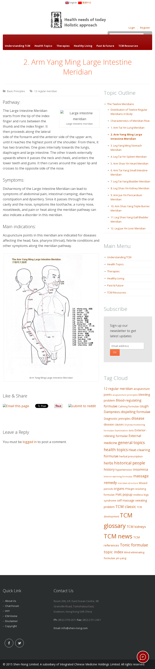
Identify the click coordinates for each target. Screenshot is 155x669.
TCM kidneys (136, 526)
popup (127, 494)
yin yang (121, 558)
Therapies (63, 46)
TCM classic (125, 506)
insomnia (140, 469)
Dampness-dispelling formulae (127, 412)
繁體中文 (86, 2)
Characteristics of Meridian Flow (130, 121)
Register (145, 27)
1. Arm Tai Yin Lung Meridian (128, 127)
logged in (30, 442)
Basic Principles (16, 91)
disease (137, 418)
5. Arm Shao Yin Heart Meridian (129, 163)
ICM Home (11, 616)
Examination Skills (124, 430)
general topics (131, 442)
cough (144, 406)
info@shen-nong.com (74, 628)
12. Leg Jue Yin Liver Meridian (128, 228)
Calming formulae (128, 406)
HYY (7, 611)
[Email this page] (16, 406)
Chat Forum (12, 606)
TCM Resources (128, 46)
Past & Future (105, 46)
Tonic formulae (134, 545)
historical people (129, 463)
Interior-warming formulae (118, 476)
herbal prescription (131, 456)
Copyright (11, 626)
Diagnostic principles (117, 418)
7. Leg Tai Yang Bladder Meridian (130, 181)
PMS (118, 494)
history (109, 469)
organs (119, 488)
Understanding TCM (17, 46)
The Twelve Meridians (120, 104)
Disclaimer (11, 621)
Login (132, 27)
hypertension (123, 469)
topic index (113, 551)
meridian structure (128, 483)
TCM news (118, 536)
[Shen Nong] (78, 20)
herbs (108, 463)
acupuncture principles (125, 394)
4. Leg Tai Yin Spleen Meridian (129, 156)
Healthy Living (83, 46)
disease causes (114, 424)
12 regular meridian (45, 91)
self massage (125, 500)
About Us (10, 601)
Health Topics (43, 46)
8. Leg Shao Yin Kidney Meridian (130, 188)
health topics (116, 449)
